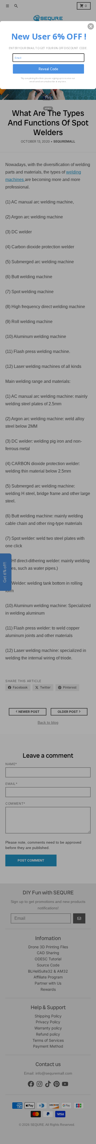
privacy (48, 108)
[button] (90, 26)
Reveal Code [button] (48, 69)
